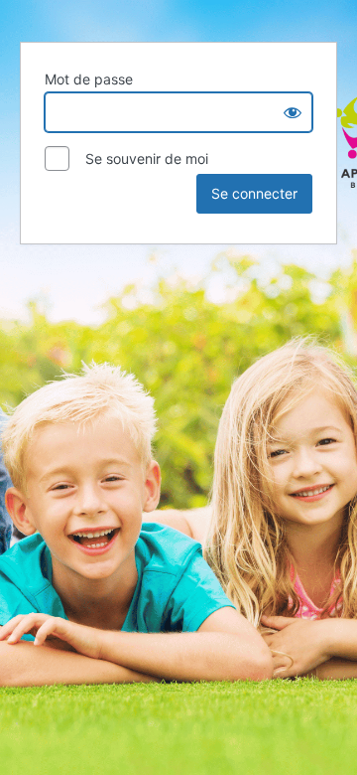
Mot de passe (89, 79)
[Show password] (292, 112)
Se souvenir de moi (140, 158)
